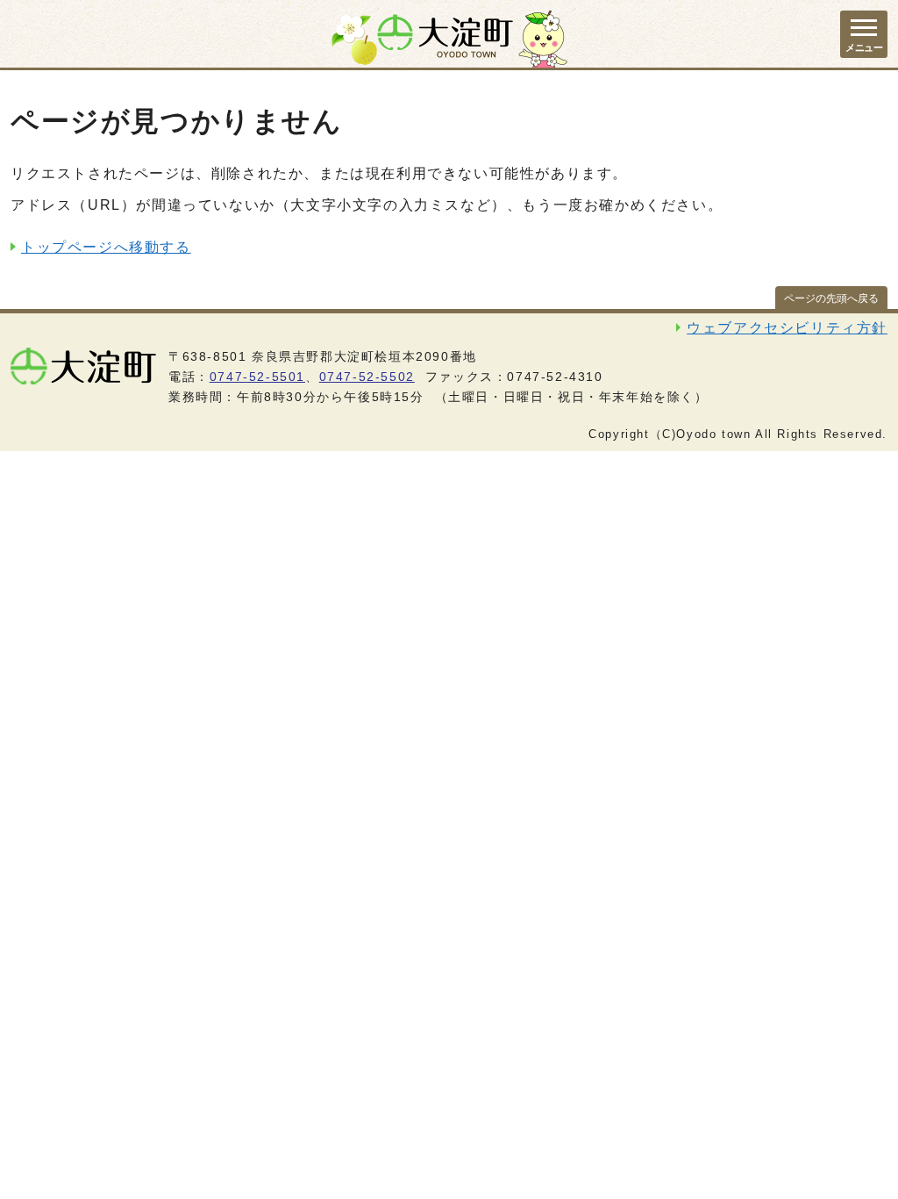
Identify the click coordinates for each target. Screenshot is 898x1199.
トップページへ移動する (106, 247)
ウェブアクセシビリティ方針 (787, 327)
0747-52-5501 (257, 377)
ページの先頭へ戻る (831, 298)
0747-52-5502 (367, 377)
